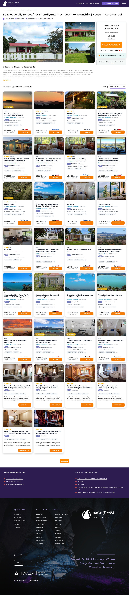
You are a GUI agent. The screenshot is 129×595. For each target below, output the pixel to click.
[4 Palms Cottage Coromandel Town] (80, 236)
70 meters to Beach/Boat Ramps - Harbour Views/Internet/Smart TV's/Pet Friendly (47, 205)
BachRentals (22, 580)
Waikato (25, 10)
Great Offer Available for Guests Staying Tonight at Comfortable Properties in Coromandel (47, 387)
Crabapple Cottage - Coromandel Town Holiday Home (47, 296)
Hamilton (39, 530)
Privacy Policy (19, 521)
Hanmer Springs (61, 514)
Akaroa (58, 537)
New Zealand (18, 10)
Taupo (38, 534)
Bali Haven (70, 204)
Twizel (58, 530)
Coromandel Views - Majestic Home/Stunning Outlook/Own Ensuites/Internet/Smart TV (108, 160)
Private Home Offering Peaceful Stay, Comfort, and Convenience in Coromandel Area (48, 432)
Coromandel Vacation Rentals (14, 479)
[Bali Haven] (80, 191)
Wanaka (39, 527)
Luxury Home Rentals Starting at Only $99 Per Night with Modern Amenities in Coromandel (17, 387)
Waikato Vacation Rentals (13, 482)
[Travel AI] (24, 573)
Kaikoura (59, 527)
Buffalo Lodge (9, 204)
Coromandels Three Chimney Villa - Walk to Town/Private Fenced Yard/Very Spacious (48, 250)
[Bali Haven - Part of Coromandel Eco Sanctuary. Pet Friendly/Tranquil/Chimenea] (111, 327)
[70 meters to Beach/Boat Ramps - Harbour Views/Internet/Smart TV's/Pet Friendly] (49, 191)
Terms (16, 524)
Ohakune (58, 521)
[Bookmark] (5, 24)
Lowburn (59, 540)
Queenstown (41, 517)
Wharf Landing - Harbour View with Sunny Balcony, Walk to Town (16, 159)
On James (7, 249)
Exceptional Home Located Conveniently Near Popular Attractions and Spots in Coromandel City (110, 387)
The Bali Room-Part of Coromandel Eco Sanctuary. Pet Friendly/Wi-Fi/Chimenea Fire (110, 114)
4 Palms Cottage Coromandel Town (79, 249)
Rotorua (39, 537)
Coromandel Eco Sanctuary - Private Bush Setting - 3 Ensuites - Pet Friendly (48, 160)
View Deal (24, 132)
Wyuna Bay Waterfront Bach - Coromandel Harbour (46, 341)
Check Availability (111, 45)
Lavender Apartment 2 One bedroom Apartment (79, 341)
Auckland (40, 514)
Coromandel (32, 10)
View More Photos (86, 25)
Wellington (41, 540)
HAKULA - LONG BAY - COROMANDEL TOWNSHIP (13, 114)
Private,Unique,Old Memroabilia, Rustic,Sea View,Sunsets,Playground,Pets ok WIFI (16, 341)
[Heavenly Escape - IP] (111, 191)
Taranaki (39, 543)
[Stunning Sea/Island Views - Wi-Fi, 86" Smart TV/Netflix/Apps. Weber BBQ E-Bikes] (17, 282)
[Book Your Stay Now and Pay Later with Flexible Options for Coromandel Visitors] (17, 418)
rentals (17, 514)
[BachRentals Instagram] (21, 556)
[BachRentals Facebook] (15, 556)
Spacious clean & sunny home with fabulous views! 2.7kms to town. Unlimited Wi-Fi (110, 250)
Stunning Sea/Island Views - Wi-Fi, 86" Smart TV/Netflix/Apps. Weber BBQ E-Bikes (16, 296)
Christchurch (41, 521)
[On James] (17, 236)
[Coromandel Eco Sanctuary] (80, 146)
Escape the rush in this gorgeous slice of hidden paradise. (80, 296)
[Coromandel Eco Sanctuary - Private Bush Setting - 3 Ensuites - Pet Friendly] (49, 146)
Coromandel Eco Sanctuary (76, 159)
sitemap (17, 527)
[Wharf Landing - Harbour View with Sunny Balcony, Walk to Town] (17, 146)
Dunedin (58, 517)
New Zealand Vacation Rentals (15, 484)
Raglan (58, 534)
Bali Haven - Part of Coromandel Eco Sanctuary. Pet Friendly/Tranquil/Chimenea (110, 341)
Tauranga (40, 524)
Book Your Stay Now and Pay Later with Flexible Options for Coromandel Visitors (17, 432)
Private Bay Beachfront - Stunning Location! (110, 296)
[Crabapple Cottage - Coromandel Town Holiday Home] (49, 282)
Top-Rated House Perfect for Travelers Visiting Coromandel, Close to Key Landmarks (79, 387)
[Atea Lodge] (49, 100)
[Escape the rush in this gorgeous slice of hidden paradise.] (80, 282)
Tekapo (58, 524)
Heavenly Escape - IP (105, 204)
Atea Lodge (40, 113)
